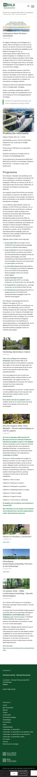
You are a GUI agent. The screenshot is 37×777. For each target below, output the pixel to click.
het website (18, 402)
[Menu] (31, 6)
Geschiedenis (7, 722)
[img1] (16, 419)
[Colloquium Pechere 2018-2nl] (16, 26)
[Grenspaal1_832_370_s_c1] (16, 554)
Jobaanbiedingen (8, 727)
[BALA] (15, 6)
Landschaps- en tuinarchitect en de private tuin (16, 734)
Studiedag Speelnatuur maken (16, 352)
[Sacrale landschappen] (16, 583)
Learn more (23, 773)
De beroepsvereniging (9, 717)
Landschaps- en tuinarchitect (11, 729)
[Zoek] (27, 6)
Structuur (5, 741)
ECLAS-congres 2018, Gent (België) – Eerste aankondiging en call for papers (18, 428)
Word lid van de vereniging (10, 744)
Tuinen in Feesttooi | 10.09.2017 (17, 537)
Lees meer (6, 542)
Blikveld (5, 710)
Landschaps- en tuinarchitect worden (13, 736)
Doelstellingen (7, 719)
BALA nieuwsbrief (8, 707)
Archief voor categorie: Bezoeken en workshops (18, 12)
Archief (5, 705)
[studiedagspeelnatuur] (16, 343)
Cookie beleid (7, 715)
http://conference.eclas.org (16, 513)
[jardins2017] (16, 529)
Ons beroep (6, 739)
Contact (5, 712)
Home (4, 724)
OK (14, 773)
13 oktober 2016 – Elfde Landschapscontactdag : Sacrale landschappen (18, 593)
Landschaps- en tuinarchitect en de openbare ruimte (18, 732)
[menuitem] (27, 6)
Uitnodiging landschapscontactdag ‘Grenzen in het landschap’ (17, 563)
